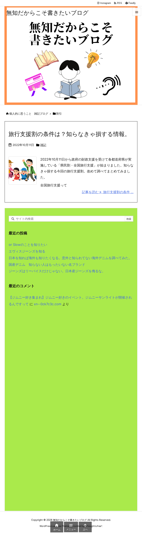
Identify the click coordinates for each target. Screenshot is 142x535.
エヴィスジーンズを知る (27, 251)
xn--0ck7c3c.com (47, 304)
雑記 (43, 145)
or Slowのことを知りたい (28, 245)
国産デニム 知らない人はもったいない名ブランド (47, 264)
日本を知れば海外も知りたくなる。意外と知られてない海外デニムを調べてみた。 (70, 258)
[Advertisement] (71, 349)
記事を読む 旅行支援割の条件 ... (107, 192)
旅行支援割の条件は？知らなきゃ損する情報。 (69, 133)
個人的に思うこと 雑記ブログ (28, 113)
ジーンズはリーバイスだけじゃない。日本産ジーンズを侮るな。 (57, 271)
